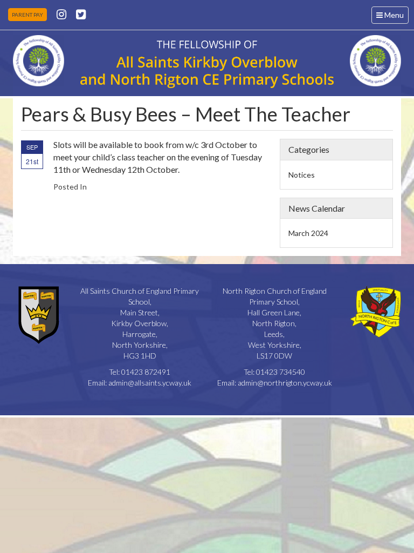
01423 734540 (280, 371)
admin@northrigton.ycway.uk (285, 382)
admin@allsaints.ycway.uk (149, 382)
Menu (392, 17)
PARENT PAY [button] (27, 14)
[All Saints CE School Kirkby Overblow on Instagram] (61, 14)
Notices (301, 174)
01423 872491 (145, 371)
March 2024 (308, 233)
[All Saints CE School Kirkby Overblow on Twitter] (81, 14)
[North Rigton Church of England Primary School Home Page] (38, 60)
